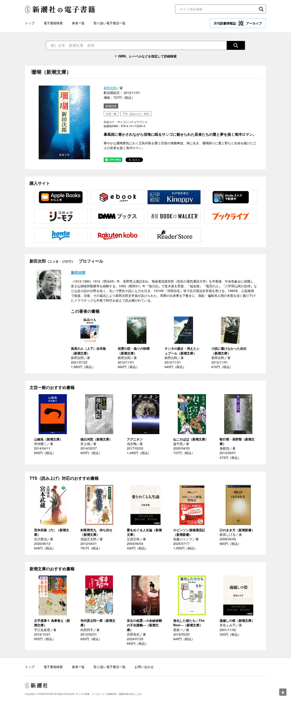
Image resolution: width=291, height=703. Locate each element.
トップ (30, 23)
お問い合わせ (144, 666)
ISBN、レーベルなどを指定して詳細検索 (147, 56)
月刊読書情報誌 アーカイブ (238, 23)
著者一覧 (78, 23)
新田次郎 (110, 88)
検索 (261, 9)
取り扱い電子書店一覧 (109, 23)
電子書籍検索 (53, 23)
